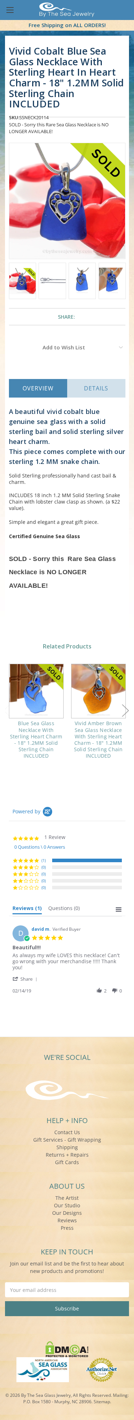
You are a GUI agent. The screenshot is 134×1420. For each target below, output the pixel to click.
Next (125, 711)
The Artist (67, 1197)
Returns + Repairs (67, 1154)
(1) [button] (43, 860)
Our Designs (67, 1212)
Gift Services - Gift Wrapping (67, 1139)
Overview (38, 388)
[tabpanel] (36, 716)
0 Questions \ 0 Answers (39, 847)
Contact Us (67, 1132)
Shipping (67, 1147)
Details (96, 388)
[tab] (27, 909)
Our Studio (67, 1205)
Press (67, 1227)
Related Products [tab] (67, 646)
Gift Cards (67, 1162)
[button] (26, 978)
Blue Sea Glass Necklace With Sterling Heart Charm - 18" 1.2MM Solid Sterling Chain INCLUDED (36, 739)
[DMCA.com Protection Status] (67, 1348)
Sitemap (102, 1402)
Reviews (67, 1220)
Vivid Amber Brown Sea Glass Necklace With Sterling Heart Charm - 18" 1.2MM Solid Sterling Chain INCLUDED (98, 739)
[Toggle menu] (10, 10)
